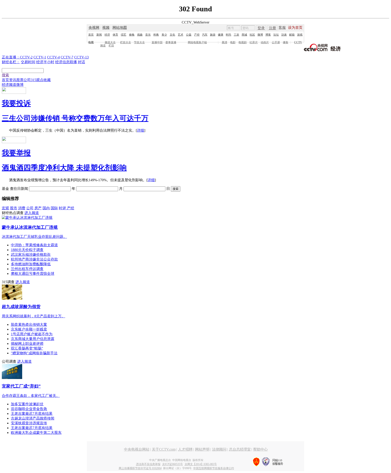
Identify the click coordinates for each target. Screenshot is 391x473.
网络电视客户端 (197, 42)
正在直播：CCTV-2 (17, 57)
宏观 (5, 208)
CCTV (298, 42)
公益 (188, 34)
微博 (260, 34)
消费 (21, 208)
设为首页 (295, 27)
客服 (282, 27)
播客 (285, 42)
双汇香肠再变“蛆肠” (27, 348)
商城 (244, 34)
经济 (107, 34)
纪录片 (254, 42)
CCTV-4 (53, 57)
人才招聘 (185, 449)
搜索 (5, 75)
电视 (91, 42)
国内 (46, 208)
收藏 (47, 80)
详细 (140, 130)
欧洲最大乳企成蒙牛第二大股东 (36, 432)
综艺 (123, 34)
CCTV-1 (39, 57)
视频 (106, 27)
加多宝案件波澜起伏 (27, 404)
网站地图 (119, 27)
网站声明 (202, 449)
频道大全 (110, 42)
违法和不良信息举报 (148, 464)
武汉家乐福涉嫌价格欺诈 (31, 254)
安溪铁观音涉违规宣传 (29, 423)
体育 (115, 34)
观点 (39, 80)
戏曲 (140, 34)
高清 (224, 42)
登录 (261, 28)
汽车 (204, 34)
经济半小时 (45, 62)
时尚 (228, 34)
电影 (233, 42)
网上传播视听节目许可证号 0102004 (140, 468)
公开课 (276, 42)
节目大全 (139, 42)
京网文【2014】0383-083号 (201, 464)
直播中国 (157, 42)
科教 (156, 34)
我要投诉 (16, 103)
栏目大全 (125, 42)
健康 (220, 34)
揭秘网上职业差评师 (27, 343)
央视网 (93, 27)
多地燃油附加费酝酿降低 (31, 264)
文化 (172, 34)
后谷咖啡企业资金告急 (29, 409)
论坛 (276, 34)
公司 (27, 80)
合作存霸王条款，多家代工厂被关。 (31, 396)
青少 (164, 34)
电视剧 (242, 42)
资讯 (12, 80)
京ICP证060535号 (172, 464)
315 (33, 80)
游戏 (300, 34)
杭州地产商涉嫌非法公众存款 (34, 259)
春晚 (131, 34)
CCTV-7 (67, 57)
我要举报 (16, 153)
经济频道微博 (13, 85)
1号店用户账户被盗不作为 (31, 334)
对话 (81, 62)
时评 (63, 208)
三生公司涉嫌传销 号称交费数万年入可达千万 (75, 118)
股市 (13, 208)
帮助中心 (260, 449)
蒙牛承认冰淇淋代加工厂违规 (30, 227)
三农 (236, 34)
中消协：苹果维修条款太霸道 (34, 245)
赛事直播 (170, 42)
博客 (268, 34)
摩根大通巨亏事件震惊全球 (32, 273)
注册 (272, 28)
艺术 (180, 34)
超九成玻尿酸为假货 (21, 306)
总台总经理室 (240, 449)
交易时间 (28, 62)
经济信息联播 (66, 62)
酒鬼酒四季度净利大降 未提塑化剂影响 (64, 168)
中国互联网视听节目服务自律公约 (213, 468)
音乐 (148, 34)
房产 (38, 208)
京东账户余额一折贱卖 (29, 329)
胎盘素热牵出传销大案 (29, 324)
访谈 (284, 34)
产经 (197, 34)
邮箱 (292, 34)
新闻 (99, 34)
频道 (103, 45)
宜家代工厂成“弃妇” (21, 386)
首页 (91, 34)
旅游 (212, 34)
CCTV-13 (81, 57)
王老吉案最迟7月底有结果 (31, 413)
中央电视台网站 (136, 449)
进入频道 (31, 213)
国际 (54, 208)
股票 (20, 80)
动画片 (265, 42)
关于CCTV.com (164, 449)
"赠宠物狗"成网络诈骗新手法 (34, 353)
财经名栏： (11, 62)
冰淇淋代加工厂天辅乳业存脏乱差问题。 (34, 237)
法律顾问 (219, 449)
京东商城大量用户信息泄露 (32, 339)
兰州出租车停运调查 (27, 269)
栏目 (111, 45)
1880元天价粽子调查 (27, 250)
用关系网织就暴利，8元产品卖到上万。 (33, 316)
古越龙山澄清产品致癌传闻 (32, 418)
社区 (252, 34)
